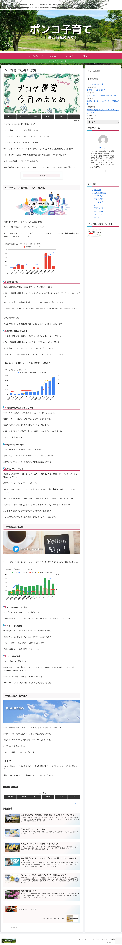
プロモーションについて (96, 90)
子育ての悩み (99, 208)
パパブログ (7, 787)
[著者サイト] (99, 171)
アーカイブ (91, 118)
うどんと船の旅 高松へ (96, 84)
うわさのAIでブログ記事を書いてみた (101, 96)
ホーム (78, 939)
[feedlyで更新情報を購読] (104, 171)
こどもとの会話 (100, 193)
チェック (103, 148)
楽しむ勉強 (98, 211)
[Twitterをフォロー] (102, 171)
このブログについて (103, 939)
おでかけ (97, 190)
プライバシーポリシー (88, 939)
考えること (98, 214)
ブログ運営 (14, 787)
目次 (39, 175)
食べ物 (96, 217)
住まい (96, 205)
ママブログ (98, 202)
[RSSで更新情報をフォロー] (107, 171)
